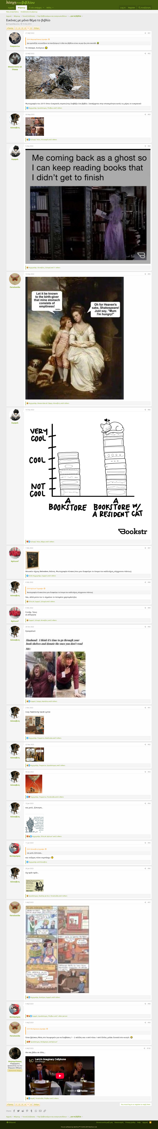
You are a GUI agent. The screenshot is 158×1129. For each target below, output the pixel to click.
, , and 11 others (44, 268)
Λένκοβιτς (15, 127)
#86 (149, 410)
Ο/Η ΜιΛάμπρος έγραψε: (36, 1029)
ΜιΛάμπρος (15, 856)
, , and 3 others (43, 140)
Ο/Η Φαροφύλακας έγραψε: (37, 39)
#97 (149, 902)
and (38, 862)
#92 (149, 744)
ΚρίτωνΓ (15, 561)
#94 (149, 803)
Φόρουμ (21, 7)
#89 (149, 608)
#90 (149, 627)
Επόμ (36, 28)
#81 (149, 33)
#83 (149, 114)
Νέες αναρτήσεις (12, 12)
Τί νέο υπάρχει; (35, 7)
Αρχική (11, 7)
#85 (149, 274)
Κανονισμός (119, 1122)
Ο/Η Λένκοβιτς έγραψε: (35, 849)
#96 (149, 868)
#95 (149, 843)
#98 (149, 1004)
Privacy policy (130, 1122)
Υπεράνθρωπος (14, 24)
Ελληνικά (12, 1122)
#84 (149, 146)
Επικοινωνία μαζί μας (104, 1122)
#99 (149, 1023)
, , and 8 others (43, 701)
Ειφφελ (14, 159)
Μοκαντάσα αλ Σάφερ (15, 68)
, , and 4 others (42, 576)
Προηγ (10, 28)
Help (139, 1122)
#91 (149, 708)
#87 (149, 548)
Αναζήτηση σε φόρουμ (29, 12)
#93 (149, 772)
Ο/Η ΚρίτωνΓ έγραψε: (35, 588)
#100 (148, 1048)
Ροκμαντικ (15, 46)
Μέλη (49, 7)
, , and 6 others (49, 403)
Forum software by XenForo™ (79, 1127)
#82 (149, 53)
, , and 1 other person (49, 1016)
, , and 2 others (43, 620)
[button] (43, 7)
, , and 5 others (45, 108)
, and (43, 1042)
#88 (149, 582)
